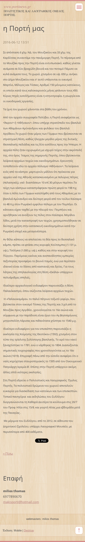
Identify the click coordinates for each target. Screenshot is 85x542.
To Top (79, 530)
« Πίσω (8, 453)
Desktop (29, 530)
